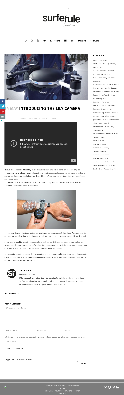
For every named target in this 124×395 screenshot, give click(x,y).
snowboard (98, 130)
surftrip (111, 165)
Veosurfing (108, 169)
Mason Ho (107, 109)
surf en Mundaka (100, 158)
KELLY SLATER (99, 105)
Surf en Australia (100, 141)
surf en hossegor (100, 144)
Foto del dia (98, 95)
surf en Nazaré (99, 162)
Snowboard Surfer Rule (103, 134)
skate (95, 123)
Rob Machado (113, 120)
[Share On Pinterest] (2, 111)
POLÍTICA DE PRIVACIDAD (63, 391)
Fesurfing (115, 91)
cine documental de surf (103, 71)
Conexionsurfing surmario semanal (104, 79)
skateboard (104, 123)
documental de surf (101, 91)
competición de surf (101, 74)
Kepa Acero (110, 105)
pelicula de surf (100, 120)
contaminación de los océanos (106, 84)
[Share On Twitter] (2, 106)
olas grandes (110, 116)
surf (116, 134)
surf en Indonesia (100, 148)
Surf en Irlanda (99, 151)
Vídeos (23, 118)
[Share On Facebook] (2, 101)
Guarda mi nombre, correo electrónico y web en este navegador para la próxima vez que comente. (46, 337)
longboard (97, 109)
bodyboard (98, 67)
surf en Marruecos (101, 155)
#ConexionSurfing (100, 60)
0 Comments (44, 118)
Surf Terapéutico (100, 165)
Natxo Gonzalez (112, 112)
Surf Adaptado (99, 137)
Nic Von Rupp (98, 116)
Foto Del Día (109, 95)
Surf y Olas (98, 169)
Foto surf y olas (99, 98)
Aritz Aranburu (99, 64)
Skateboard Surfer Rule (103, 127)
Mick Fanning (98, 112)
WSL (115, 169)
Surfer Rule (32, 118)
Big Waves (111, 64)
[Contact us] (2, 116)
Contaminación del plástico (104, 88)
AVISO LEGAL (49, 391)
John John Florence (101, 102)
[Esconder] (1, 121)
